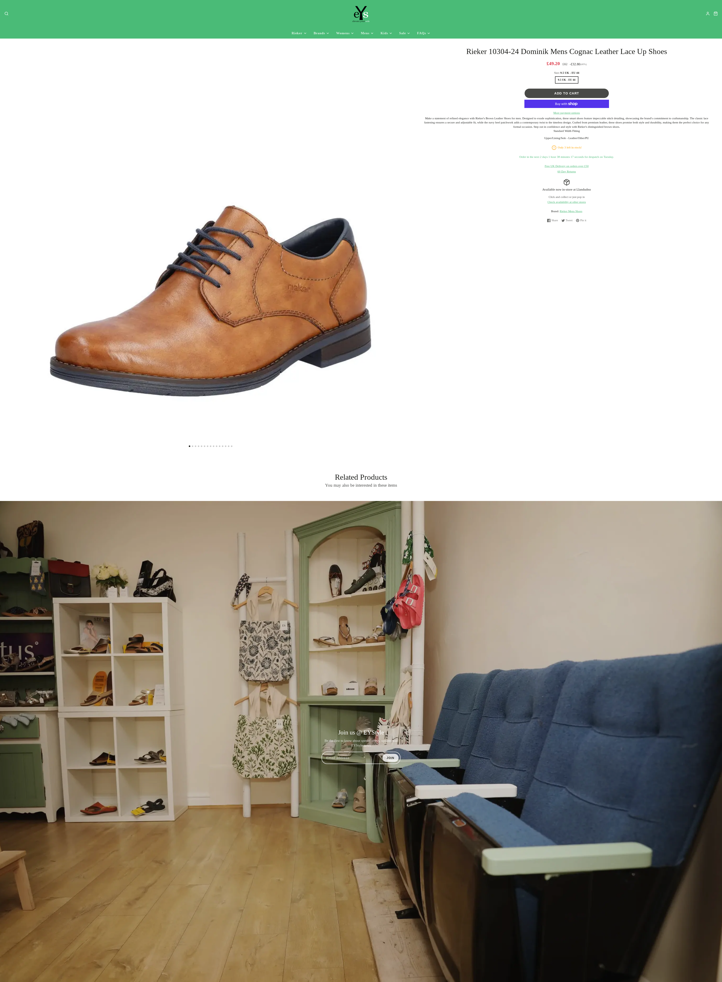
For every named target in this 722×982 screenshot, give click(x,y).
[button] (189, 446)
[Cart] (716, 13)
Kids (384, 33)
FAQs (421, 33)
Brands (319, 33)
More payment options (566, 112)
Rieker (297, 33)
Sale (402, 33)
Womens (343, 33)
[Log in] (708, 13)
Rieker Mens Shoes (571, 211)
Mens (365, 33)
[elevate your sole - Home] (361, 13)
